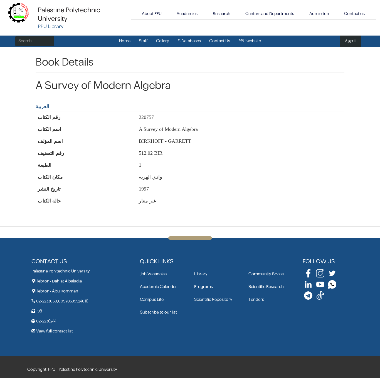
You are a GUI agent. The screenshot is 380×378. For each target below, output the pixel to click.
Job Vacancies (153, 274)
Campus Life (152, 299)
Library (201, 274)
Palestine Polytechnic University (69, 14)
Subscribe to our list (158, 312)
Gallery (162, 41)
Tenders (256, 299)
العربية (350, 41)
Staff (143, 41)
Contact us (354, 14)
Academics (187, 14)
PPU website (249, 41)
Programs (203, 287)
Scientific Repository (213, 299)
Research (221, 14)
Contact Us (219, 41)
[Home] (18, 12)
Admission (319, 14)
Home (124, 41)
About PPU (152, 14)
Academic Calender (158, 287)
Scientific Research (266, 287)
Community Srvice (266, 274)
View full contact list (54, 331)
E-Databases (189, 41)
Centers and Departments (269, 14)
